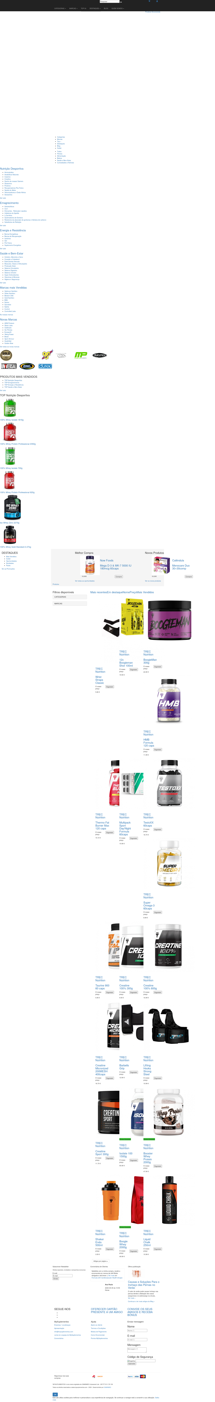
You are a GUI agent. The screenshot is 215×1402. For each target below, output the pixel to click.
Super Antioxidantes (11, 275)
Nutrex (6, 302)
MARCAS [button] (72, 8)
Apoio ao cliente (96, 1325)
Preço (133, 592)
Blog (58, 146)
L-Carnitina (8, 215)
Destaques (61, 143)
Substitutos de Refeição (12, 222)
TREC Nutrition (100, 670)
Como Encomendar (98, 1335)
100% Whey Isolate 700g (11, 468)
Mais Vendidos (11, 556)
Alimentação (61, 156)
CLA (6, 209)
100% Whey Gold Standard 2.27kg (15, 546)
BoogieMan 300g (150, 661)
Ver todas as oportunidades (85, 581)
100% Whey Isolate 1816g (12, 419)
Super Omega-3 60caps (149, 905)
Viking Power (9, 334)
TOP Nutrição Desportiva (13, 380)
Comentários (58, 1338)
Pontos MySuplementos (99, 1338)
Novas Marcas (8, 319)
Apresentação (59, 1328)
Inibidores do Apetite (11, 213)
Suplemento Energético (12, 245)
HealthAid (7, 341)
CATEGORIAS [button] (59, 8)
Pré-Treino (8, 243)
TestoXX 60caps (148, 823)
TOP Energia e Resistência (14, 385)
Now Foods (106, 560)
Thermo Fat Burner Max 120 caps (102, 825)
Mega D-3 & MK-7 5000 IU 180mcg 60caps (115, 566)
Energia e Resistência (13, 230)
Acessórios (8, 194)
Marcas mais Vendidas (13, 287)
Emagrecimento (9, 203)
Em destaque (115, 592)
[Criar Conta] (157, 1)
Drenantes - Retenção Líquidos (15, 211)
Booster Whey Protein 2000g (148, 1157)
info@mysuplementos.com (63, 1331)
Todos (59, 151)
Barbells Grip (124, 1066)
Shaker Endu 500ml (99, 1242)
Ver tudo (3, 198)
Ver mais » (131, 1298)
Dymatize (7, 304)
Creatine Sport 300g (102, 1152)
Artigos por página (100, 1261)
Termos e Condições (98, 1328)
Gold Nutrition (9, 298)
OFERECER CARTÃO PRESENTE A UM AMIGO (107, 1310)
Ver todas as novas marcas (9, 346)
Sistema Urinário (10, 272)
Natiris (6, 307)
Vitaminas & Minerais (11, 277)
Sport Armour (9, 339)
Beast (6, 336)
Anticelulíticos (9, 206)
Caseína (7, 177)
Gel (5, 241)
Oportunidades (11, 561)
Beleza (59, 158)
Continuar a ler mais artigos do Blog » (141, 1301)
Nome (126, 592)
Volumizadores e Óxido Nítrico (15, 192)
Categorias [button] (60, 597)
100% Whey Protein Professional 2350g (18, 443)
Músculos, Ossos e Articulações (15, 264)
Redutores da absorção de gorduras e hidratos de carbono (25, 220)
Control (7, 309)
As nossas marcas (6, 314)
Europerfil (7, 332)
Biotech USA (8, 295)
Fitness (59, 154)
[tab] (70, 597)
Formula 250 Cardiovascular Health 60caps (107, 1278)
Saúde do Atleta (10, 190)
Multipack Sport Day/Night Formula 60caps (125, 828)
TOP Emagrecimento (11, 382)
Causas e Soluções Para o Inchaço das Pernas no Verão (143, 1285)
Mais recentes (98, 592)
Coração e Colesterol (11, 259)
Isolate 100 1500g (125, 1154)
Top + (59, 141)
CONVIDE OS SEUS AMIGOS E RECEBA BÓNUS (140, 1312)
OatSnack (7, 328)
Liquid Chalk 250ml (147, 1242)
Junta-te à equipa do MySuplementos (67, 1335)
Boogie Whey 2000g (123, 1244)
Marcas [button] (58, 603)
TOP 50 (83, 8)
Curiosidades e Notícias (65, 162)
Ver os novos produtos (153, 581)
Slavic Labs (8, 325)
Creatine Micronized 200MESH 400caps (101, 1069)
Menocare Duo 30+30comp (181, 566)
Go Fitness (8, 330)
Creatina (7, 179)
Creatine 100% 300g (126, 986)
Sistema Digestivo (10, 270)
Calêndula (178, 560)
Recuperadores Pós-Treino (14, 188)
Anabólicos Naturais (11, 174)
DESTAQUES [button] (94, 8)
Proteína (7, 186)
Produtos (56, 584)
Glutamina (8, 183)
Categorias (61, 137)
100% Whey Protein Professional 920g (17, 492)
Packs (8, 565)
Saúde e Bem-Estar (64, 160)
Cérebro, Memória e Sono (13, 257)
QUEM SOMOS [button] (117, 8)
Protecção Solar (10, 266)
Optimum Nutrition (10, 291)
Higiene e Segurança (11, 279)
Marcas (59, 139)
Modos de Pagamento (99, 1331)
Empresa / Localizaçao (62, 1325)
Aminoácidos (9, 172)
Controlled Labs (10, 311)
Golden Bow (8, 343)
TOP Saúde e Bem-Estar (13, 387)
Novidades (10, 563)
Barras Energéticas (11, 234)
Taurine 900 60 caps (102, 986)
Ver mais (111, 1275)
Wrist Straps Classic (99, 680)
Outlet (59, 148)
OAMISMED (107, 1387)
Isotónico (7, 238)
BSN (6, 300)
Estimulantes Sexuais (12, 261)
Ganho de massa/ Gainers (13, 181)
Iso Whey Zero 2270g (9, 522)
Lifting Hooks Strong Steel (147, 1069)
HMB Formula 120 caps (148, 742)
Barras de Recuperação (12, 236)
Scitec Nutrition (9, 293)
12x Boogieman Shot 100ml (126, 662)
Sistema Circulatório (11, 268)
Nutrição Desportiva (11, 168)
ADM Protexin (9, 323)
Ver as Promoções (8, 569)
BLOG (106, 8)
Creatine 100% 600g (150, 986)
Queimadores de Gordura (13, 217)
